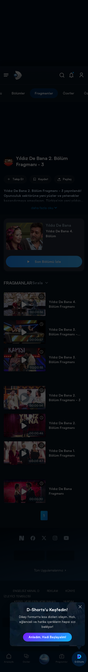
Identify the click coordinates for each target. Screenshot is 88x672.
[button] (80, 607)
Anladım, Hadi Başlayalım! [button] (47, 637)
